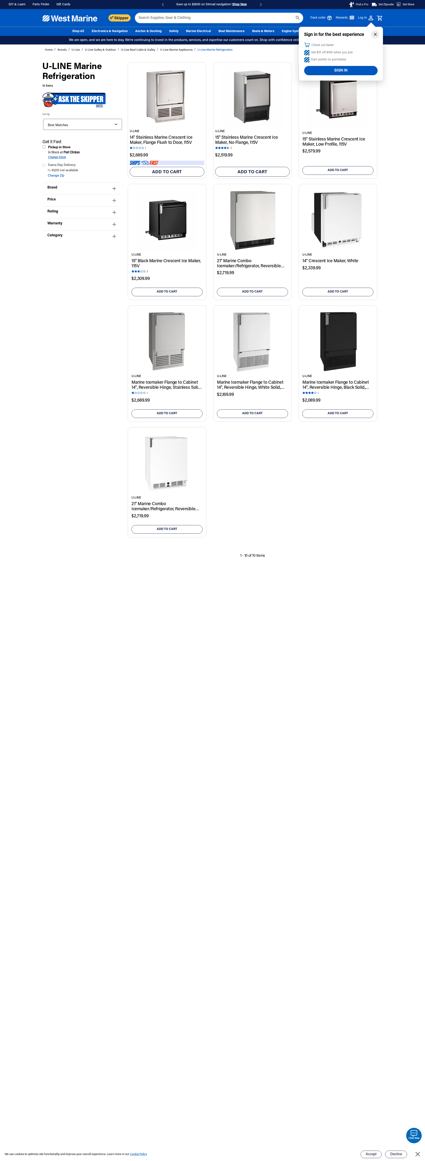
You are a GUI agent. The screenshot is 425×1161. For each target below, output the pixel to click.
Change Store (57, 157)
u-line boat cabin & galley (138, 49)
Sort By (46, 114)
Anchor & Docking (148, 31)
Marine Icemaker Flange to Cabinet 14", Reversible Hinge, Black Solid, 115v (335, 385)
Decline (396, 1154)
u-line (76, 49)
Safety (173, 31)
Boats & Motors (263, 31)
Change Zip (56, 175)
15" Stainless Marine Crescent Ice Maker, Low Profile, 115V (333, 142)
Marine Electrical (198, 31)
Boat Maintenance (231, 31)
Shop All (78, 31)
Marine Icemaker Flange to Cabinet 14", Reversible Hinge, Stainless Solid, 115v (166, 385)
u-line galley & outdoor (101, 49)
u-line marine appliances (176, 49)
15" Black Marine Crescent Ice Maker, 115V (166, 263)
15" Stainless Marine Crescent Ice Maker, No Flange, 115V (246, 140)
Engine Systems (293, 31)
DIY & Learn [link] (17, 4)
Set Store (408, 4)
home (49, 49)
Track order (318, 17)
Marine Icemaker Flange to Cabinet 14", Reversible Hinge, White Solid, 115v (250, 385)
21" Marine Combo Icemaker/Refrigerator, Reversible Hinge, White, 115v (163, 507)
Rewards (342, 17)
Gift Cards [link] (63, 4)
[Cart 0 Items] (379, 18)
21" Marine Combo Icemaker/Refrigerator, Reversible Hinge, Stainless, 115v (249, 264)
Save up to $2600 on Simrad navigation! (211, 4)
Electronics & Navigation (110, 31)
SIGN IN (341, 70)
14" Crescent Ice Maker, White (330, 261)
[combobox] (219, 18)
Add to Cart (167, 172)
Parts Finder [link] (41, 4)
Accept (371, 1154)
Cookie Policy (138, 1154)
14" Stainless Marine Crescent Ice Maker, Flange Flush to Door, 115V (161, 140)
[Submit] (297, 18)
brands (62, 49)
